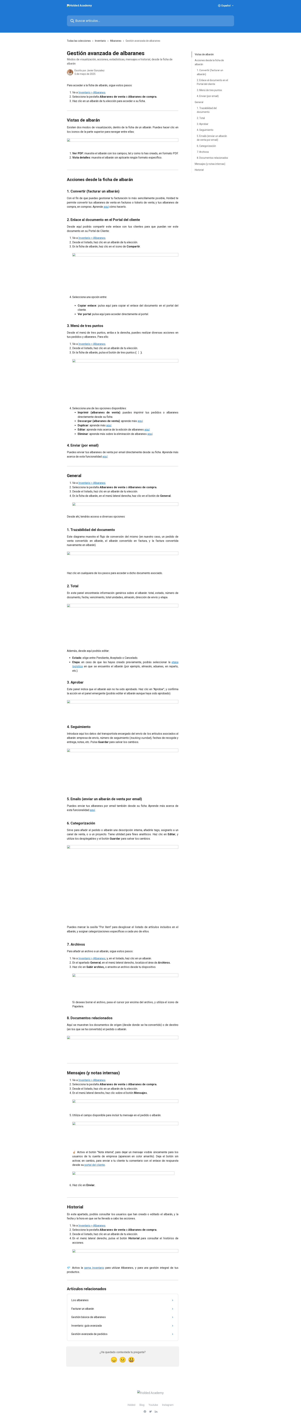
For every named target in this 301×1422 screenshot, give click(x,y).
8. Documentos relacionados (212, 157)
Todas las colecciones (79, 40)
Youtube (153, 1405)
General (199, 102)
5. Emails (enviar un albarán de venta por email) (212, 138)
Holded (131, 1405)
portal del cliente (94, 1165)
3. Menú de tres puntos (209, 90)
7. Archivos (203, 151)
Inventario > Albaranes (91, 92)
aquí (106, 206)
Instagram (167, 1405)
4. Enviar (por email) (208, 96)
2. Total (201, 117)
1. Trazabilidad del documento (207, 110)
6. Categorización (206, 145)
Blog (142, 1405)
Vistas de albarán (204, 54)
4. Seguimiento (205, 130)
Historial (199, 169)
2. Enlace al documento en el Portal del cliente (212, 82)
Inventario (100, 40)
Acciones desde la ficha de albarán (209, 62)
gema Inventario (94, 1267)
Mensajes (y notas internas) (210, 164)
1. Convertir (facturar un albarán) (210, 72)
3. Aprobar (202, 124)
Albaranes (115, 40)
